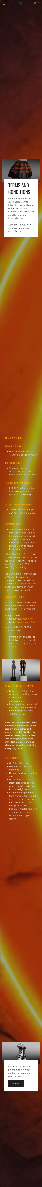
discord (13, 646)
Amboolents (27, 618)
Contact (16, 1083)
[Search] (35, 3)
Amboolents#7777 (27, 622)
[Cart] (39, 3)
